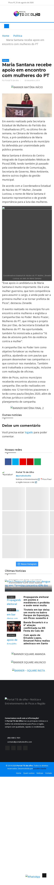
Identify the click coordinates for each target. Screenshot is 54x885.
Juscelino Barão (39, 768)
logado (29, 432)
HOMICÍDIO (11, 610)
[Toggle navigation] (6, 26)
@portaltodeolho (23, 475)
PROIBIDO (11, 597)
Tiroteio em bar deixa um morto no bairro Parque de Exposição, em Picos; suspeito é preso (28, 615)
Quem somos (28, 773)
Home (5, 35)
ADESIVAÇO (11, 635)
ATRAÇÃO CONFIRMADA (12, 623)
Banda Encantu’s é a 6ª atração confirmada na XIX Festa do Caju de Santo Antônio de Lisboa (27, 628)
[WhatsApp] (25, 749)
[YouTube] (19, 749)
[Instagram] (13, 749)
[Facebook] (7, 749)
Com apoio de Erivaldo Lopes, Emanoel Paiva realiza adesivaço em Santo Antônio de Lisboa (28, 641)
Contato (48, 773)
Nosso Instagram (29, 564)
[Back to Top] (44, 875)
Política (17, 35)
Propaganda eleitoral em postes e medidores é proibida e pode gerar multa (37, 601)
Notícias (40, 773)
